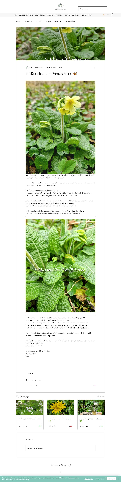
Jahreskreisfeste (70, 21)
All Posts (18, 21)
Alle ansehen (101, 396)
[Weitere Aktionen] (94, 67)
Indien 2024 (38, 21)
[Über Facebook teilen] (26, 380)
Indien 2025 (28, 21)
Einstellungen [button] (89, 479)
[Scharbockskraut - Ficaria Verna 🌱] (60, 407)
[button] (112, 14)
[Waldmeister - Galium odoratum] (29, 407)
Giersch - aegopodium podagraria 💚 (91, 420)
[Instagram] (60, 472)
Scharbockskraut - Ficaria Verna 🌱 (60, 420)
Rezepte (48, 21)
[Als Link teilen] (40, 380)
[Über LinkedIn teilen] (36, 380)
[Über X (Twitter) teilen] (31, 380)
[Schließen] (119, 478)
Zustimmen (111, 479)
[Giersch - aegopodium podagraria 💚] (91, 407)
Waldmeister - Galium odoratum (29, 419)
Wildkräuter (58, 21)
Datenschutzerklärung (22, 480)
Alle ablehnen (100, 479)
